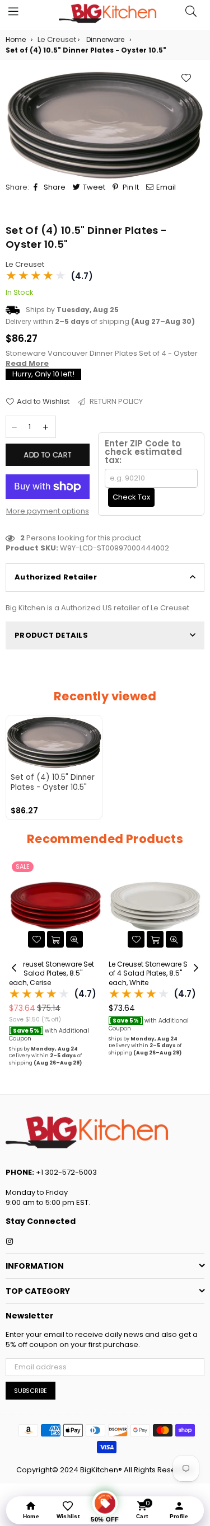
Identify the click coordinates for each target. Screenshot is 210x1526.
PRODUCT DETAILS (51, 635)
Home (16, 39)
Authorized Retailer (56, 577)
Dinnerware (105, 39)
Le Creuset (25, 264)
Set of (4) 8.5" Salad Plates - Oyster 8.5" (154, 969)
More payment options (47, 511)
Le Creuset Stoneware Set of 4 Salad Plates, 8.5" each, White (52, 974)
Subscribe (30, 1390)
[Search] (191, 14)
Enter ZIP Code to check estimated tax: (143, 451)
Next (196, 968)
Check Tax (131, 497)
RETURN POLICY (115, 401)
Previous (14, 968)
